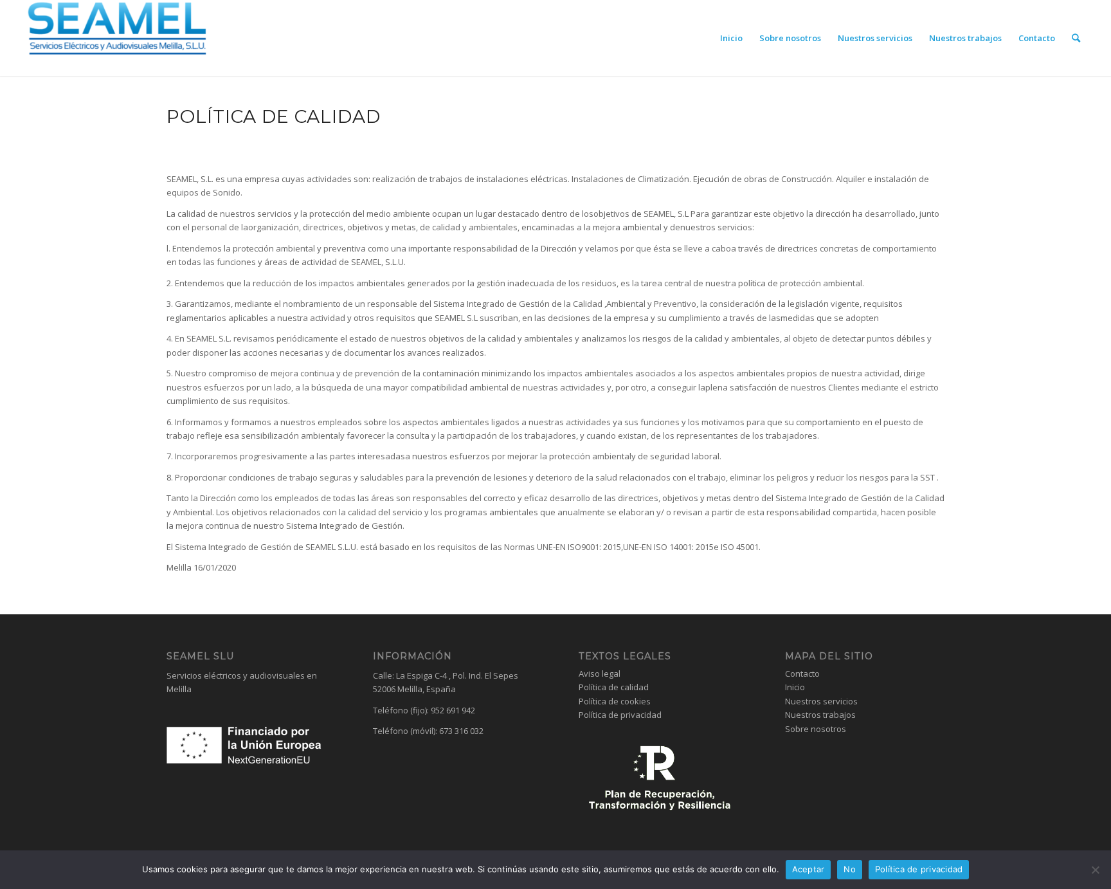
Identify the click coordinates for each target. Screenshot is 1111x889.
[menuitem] (731, 38)
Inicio (795, 687)
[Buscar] (1075, 38)
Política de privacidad (620, 714)
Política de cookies (615, 701)
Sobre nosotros (815, 729)
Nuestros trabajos (820, 714)
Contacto (802, 673)
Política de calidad (614, 687)
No (850, 869)
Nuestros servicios (821, 701)
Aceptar (808, 869)
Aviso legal (599, 673)
